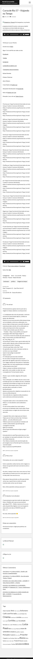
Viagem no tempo (22, 281)
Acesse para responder (13, 450)
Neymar (18, 628)
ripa (9, 638)
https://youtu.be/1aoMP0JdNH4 (12, 446)
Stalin (8, 640)
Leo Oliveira (13, 624)
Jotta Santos (6, 571)
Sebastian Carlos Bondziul (12, 496)
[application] (16, 34)
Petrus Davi (17, 635)
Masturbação (13, 628)
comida (18, 617)
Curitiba (11, 620)
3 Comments (13, 16)
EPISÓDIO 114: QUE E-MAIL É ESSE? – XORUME (15, 580)
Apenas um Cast (11, 92)
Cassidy (18, 613)
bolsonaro (6, 281)
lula (9, 628)
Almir (12, 275)
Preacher (24, 635)
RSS (10, 270)
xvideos (25, 644)
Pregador (5, 638)
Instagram (5, 62)
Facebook (5, 54)
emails (16, 621)
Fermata (5, 624)
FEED (11, 46)
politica (13, 281)
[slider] (27, 34)
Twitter (5, 58)
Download (22, 266)
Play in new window (13, 266)
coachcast (13, 617)
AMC (16, 610)
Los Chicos (19, 624)
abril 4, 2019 (6, 16)
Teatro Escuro (19, 96)
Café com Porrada (10, 614)
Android (18, 610)
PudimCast (14, 85)
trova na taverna (7, 644)
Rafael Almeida (17, 277)
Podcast (10, 277)
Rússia (22, 638)
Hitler (9, 624)
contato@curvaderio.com (10, 65)
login (15, 526)
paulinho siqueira (20, 632)
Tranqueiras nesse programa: (11, 69)
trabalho (25, 641)
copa (6, 621)
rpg (18, 638)
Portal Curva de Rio (8, 1)
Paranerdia (20, 88)
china (25, 613)
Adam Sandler (6, 610)
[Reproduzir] (5, 34)
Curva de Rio (18, 275)
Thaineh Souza (18, 641)
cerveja (22, 613)
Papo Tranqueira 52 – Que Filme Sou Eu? (13, 288)
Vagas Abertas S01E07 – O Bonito (11, 582)
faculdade (22, 621)
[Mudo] (24, 34)
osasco (13, 632)
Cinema (6, 617)
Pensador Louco (9, 635)
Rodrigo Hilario (14, 638)
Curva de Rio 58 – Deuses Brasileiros (12, 292)
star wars (11, 641)
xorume (18, 644)
